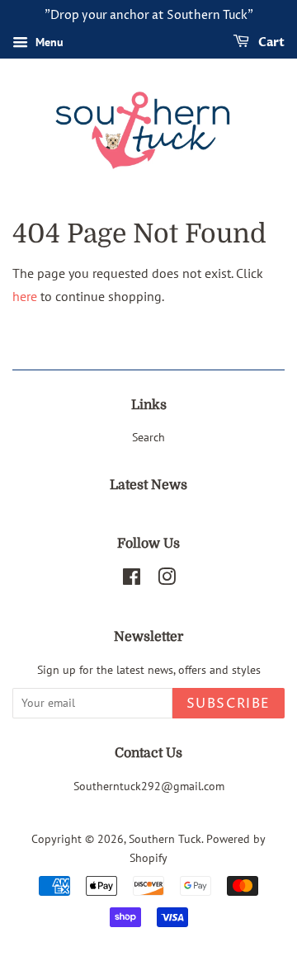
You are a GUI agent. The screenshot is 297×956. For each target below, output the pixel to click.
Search (148, 437)
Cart (270, 42)
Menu (48, 42)
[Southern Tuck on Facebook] (131, 579)
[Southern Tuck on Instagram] (167, 579)
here (24, 296)
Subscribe (228, 704)
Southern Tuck (165, 838)
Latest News (148, 485)
